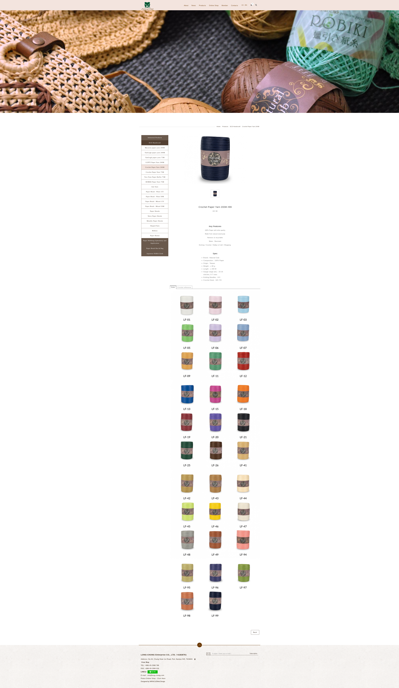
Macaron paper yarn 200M (155, 148)
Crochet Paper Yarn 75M (155, 172)
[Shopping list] (251, 5)
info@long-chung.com (155, 675)
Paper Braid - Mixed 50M (154, 206)
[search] (256, 5)
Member (225, 5)
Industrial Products (155, 137)
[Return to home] (147, 6)
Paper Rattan (155, 235)
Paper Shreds (155, 211)
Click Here (161, 678)
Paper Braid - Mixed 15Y (154, 201)
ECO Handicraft (235, 126)
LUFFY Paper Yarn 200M (155, 162)
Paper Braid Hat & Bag (154, 248)
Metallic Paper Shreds (155, 221)
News (193, 5)
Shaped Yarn (154, 226)
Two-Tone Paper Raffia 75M (154, 177)
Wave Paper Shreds (155, 216)
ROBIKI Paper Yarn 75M (155, 182)
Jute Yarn (154, 187)
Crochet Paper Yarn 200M (250, 126)
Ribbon (155, 231)
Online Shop (214, 5)
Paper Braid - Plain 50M (155, 196)
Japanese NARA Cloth (155, 253)
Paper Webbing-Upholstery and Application (154, 242)
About (186, 5)
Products (202, 5)
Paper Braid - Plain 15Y (155, 192)
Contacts (234, 5)
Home (218, 126)
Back (255, 632)
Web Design (161, 681)
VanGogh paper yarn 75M (154, 157)
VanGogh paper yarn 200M (155, 152)
